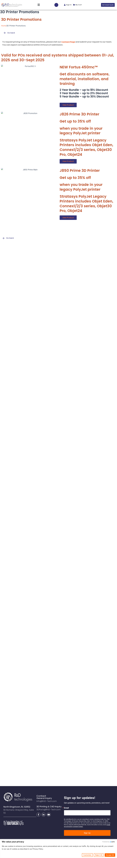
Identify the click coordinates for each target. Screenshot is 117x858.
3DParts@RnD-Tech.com (48, 809)
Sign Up (87, 833)
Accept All (110, 855)
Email (66, 808)
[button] (32, 4)
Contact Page (68, 42)
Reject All (98, 855)
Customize (87, 855)
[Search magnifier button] (56, 5)
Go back (11, 32)
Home (3, 26)
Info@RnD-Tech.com (46, 801)
